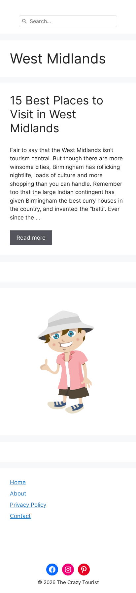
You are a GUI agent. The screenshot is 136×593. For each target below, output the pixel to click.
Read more (31, 237)
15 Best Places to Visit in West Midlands (56, 114)
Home (18, 482)
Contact (20, 516)
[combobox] (68, 21)
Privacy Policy (28, 504)
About (18, 493)
